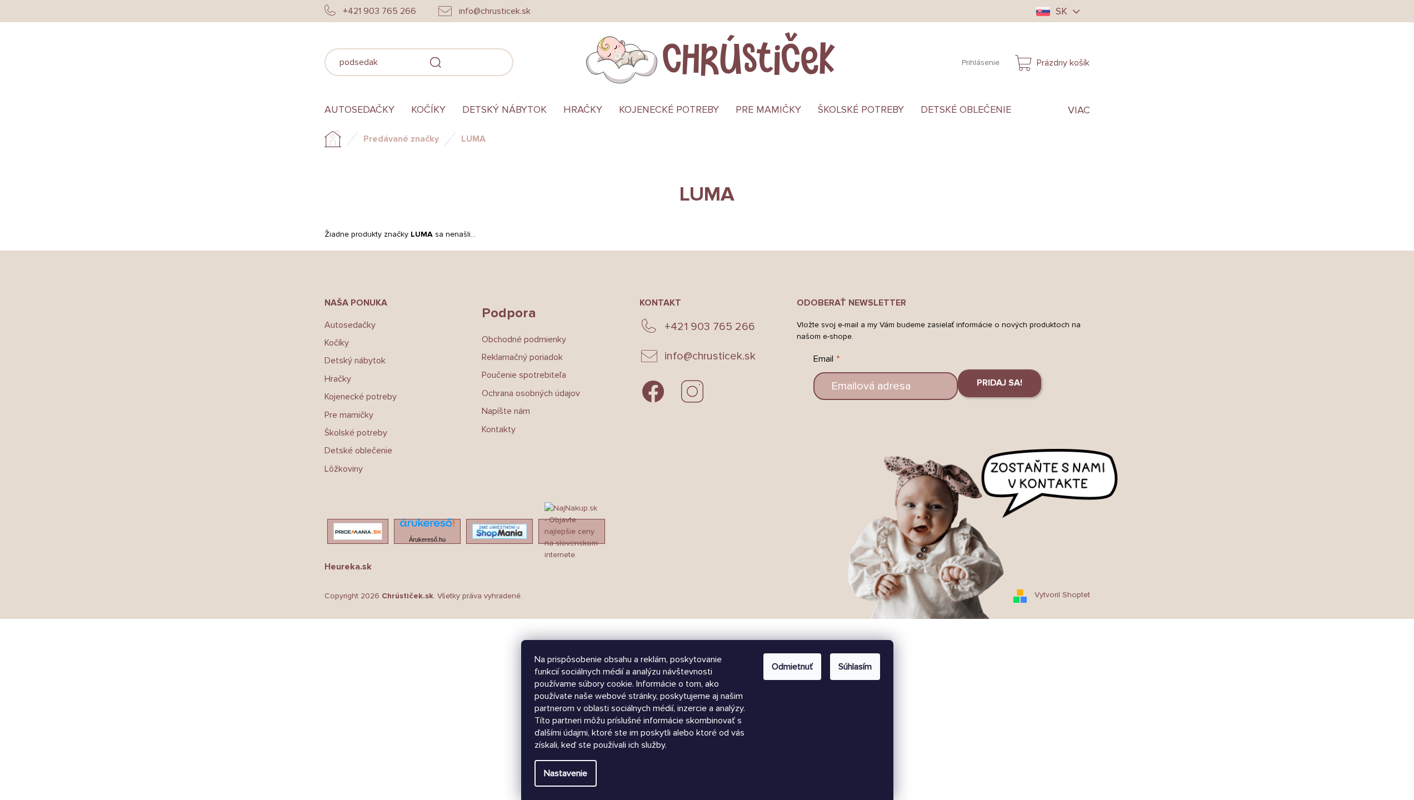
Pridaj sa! (999, 382)
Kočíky (336, 342)
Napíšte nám (506, 411)
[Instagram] (692, 392)
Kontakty (499, 429)
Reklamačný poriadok (522, 357)
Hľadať (530, 60)
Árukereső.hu (427, 539)
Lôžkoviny (343, 468)
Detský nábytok (355, 360)
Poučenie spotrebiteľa (524, 375)
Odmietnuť (792, 666)
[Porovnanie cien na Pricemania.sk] (357, 531)
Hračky (337, 378)
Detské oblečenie (358, 450)
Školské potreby (355, 432)
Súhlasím (855, 666)
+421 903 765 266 (709, 326)
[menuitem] (363, 110)
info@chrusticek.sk (710, 356)
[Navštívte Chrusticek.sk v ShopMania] (499, 531)
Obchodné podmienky (524, 339)
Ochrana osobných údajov (531, 393)
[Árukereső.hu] (427, 525)
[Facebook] (653, 392)
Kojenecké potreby (360, 396)
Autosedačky (350, 325)
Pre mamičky (348, 415)
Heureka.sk (348, 566)
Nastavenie (565, 773)
